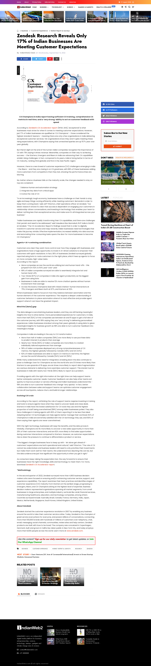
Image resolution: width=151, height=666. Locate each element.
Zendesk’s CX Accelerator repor (40, 464)
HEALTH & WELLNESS (103, 7)
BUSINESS (43, 7)
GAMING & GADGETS (85, 7)
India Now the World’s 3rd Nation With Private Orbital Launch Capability (75, 20)
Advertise (72, 2)
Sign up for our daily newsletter (50, 539)
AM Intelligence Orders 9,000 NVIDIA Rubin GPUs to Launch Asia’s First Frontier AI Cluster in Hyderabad (125, 273)
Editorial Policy (49, 2)
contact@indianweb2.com (28, 649)
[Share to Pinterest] (50, 59)
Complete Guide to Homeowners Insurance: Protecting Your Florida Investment (93, 643)
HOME (34, 7)
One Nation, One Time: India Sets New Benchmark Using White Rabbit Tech (53, 20)
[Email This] (56, 59)
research (78, 549)
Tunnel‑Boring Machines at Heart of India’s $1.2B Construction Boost (117, 226)
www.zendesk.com (75, 531)
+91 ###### (24, 653)
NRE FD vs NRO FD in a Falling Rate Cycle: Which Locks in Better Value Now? (93, 633)
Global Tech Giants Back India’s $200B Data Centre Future (124, 245)
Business (25, 31)
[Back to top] (145, 661)
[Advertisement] (117, 63)
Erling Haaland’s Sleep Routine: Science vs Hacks (117, 177)
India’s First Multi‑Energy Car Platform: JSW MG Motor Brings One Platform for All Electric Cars (140, 21)
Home (19, 2)
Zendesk (90, 549)
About (26, 2)
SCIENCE (70, 7)
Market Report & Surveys (60, 31)
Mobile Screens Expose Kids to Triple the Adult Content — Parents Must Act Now (125, 235)
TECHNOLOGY (57, 7)
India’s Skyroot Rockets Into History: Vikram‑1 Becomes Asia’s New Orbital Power (119, 20)
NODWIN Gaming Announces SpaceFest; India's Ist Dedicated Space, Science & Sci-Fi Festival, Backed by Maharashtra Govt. (125, 259)
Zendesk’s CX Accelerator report (43, 128)
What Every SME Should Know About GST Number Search (63, 641)
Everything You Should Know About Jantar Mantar (96, 19)
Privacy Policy (36, 2)
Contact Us (62, 2)
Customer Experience (39, 31)
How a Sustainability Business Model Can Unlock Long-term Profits (63, 633)
